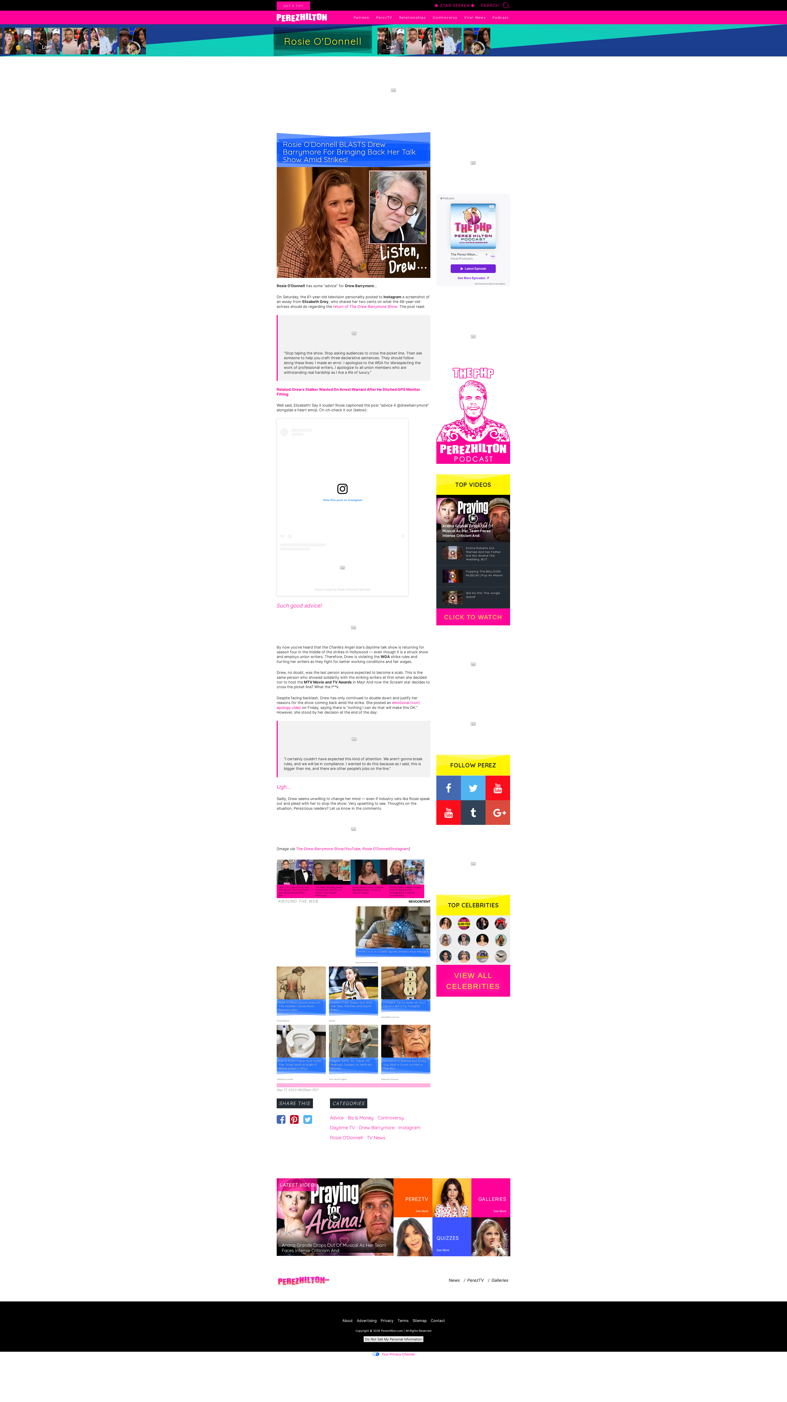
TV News (376, 1138)
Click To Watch (473, 617)
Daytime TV (342, 1127)
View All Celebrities (473, 980)
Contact (438, 1320)
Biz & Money (361, 1118)
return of (365, 306)
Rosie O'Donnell (346, 1138)
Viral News (475, 17)
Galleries (499, 1280)
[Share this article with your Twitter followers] (307, 1119)
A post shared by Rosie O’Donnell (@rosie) (342, 589)
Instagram (410, 1127)
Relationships (412, 17)
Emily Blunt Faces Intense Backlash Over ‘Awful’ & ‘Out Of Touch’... (368, 890)
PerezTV (384, 17)
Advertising (367, 1320)
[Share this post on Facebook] (281, 1119)
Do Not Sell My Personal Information (393, 1339)
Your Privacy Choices (398, 1354)
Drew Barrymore (377, 1127)
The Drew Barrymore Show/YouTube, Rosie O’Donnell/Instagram (352, 849)
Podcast (500, 17)
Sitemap (420, 1320)
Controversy (445, 17)
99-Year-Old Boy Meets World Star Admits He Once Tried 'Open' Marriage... (329, 891)
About (347, 1320)
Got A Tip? (293, 6)
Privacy (387, 1320)
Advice (337, 1118)
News (454, 1280)
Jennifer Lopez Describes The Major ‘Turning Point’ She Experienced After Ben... (294, 891)
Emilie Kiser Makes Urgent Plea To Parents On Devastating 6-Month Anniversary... (405, 891)
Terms (403, 1320)
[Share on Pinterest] (294, 1119)
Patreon (361, 17)
